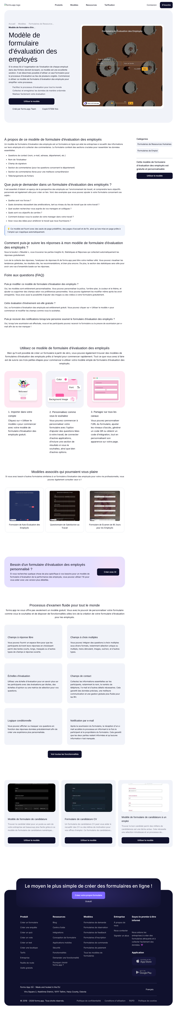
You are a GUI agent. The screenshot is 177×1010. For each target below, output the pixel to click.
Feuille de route (27, 963)
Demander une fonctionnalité (66, 957)
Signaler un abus (121, 935)
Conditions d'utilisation (115, 1001)
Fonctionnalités (59, 952)
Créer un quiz (26, 932)
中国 (149, 983)
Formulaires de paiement (95, 947)
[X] (144, 927)
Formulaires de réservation (96, 927)
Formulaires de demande (95, 922)
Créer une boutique (29, 947)
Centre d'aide (59, 927)
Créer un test (26, 942)
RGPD (131, 1001)
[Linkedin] (134, 927)
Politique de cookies (147, 1001)
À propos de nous (119, 924)
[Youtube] (150, 927)
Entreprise (24, 957)
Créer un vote (26, 937)
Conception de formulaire (64, 937)
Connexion (152, 5)
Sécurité (56, 947)
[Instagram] (139, 927)
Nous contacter (121, 930)
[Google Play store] (144, 972)
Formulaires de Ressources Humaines (154, 144)
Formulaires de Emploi (148, 150)
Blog (55, 922)
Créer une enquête (28, 927)
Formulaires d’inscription (95, 937)
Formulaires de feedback (95, 932)
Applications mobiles (62, 942)
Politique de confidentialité (89, 1001)
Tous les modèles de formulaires (93, 954)
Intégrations (58, 932)
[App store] (144, 961)
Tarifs (22, 952)
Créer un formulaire (29, 922)
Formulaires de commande (96, 942)
